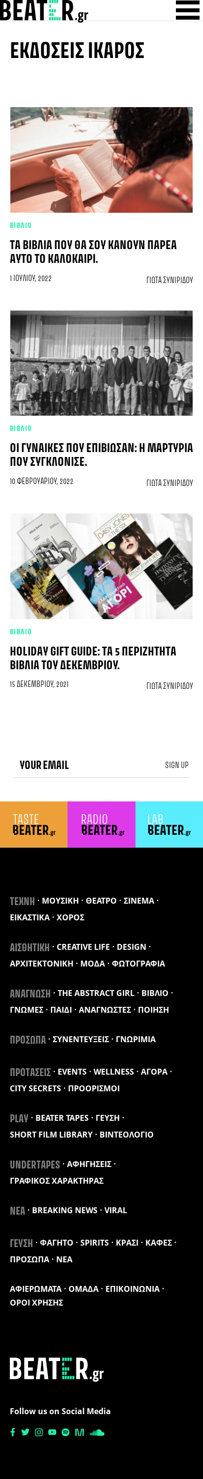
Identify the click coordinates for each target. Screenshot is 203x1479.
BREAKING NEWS (65, 1210)
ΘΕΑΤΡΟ (101, 900)
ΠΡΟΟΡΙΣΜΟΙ (94, 1088)
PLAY (19, 1119)
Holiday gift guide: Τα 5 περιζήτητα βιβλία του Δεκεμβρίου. (93, 659)
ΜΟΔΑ (92, 963)
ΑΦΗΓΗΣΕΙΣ (89, 1164)
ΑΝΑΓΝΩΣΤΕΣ (105, 1009)
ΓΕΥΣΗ (108, 1117)
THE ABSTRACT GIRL (96, 993)
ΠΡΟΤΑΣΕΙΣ (30, 1073)
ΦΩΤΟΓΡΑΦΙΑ (138, 963)
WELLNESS (114, 1071)
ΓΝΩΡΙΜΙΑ (136, 1039)
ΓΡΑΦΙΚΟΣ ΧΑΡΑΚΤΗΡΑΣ (56, 1180)
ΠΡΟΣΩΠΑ (28, 1041)
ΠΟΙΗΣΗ (153, 1009)
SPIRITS (94, 1242)
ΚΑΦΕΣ (158, 1242)
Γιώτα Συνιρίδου (169, 280)
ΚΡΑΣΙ (127, 1242)
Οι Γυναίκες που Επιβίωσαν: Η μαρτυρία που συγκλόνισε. (101, 455)
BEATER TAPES (62, 1117)
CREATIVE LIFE (83, 946)
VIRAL (115, 1210)
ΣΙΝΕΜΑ (139, 900)
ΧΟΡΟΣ (70, 917)
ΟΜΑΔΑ (83, 1288)
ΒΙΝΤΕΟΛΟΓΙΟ (127, 1134)
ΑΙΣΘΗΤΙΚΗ (30, 948)
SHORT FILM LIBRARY (51, 1134)
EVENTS (72, 1071)
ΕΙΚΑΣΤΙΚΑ (30, 917)
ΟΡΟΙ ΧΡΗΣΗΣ (36, 1302)
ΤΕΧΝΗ (22, 902)
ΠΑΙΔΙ (61, 1009)
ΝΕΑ (17, 1212)
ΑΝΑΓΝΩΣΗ (30, 994)
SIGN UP (177, 765)
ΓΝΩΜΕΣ (26, 1009)
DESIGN (131, 946)
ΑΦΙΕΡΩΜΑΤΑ (36, 1288)
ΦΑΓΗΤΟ (56, 1242)
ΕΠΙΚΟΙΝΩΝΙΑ (132, 1288)
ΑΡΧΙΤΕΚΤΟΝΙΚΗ (41, 963)
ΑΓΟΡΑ (154, 1071)
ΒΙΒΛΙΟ (21, 226)
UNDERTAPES (35, 1165)
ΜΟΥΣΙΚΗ (60, 900)
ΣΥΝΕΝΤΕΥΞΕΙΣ (81, 1039)
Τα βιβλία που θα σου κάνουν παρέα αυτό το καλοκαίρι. (93, 252)
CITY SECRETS (35, 1088)
